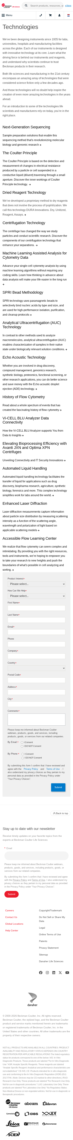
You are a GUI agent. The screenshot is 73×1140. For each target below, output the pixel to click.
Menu (9, 15)
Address (12, 687)
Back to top (62, 813)
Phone (11, 639)
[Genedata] (12, 1114)
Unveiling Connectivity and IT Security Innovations (33, 460)
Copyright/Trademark (50, 910)
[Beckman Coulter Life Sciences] (11, 5)
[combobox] (42, 5)
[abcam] (31, 1104)
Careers (9, 910)
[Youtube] (67, 973)
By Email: (13, 742)
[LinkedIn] (53, 973)
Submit (58, 787)
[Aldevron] (49, 1104)
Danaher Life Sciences (51, 961)
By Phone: (13, 753)
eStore (68, 5)
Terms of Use (53, 769)
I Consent (28, 742)
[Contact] (40, 15)
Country (12, 662)
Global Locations (14, 923)
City (10, 699)
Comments (13, 711)
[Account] (59, 15)
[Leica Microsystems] (12, 1124)
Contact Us (11, 917)
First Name (14, 602)
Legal (42, 927)
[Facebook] (40, 973)
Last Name (13, 615)
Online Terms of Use (50, 934)
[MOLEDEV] (31, 1124)
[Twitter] (60, 973)
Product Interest (16, 578)
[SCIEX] (12, 1134)
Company (13, 650)
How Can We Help (17, 590)
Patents (43, 941)
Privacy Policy (31, 769)
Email (11, 627)
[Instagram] (47, 973)
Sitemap (43, 954)
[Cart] (50, 15)
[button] (26, 6)
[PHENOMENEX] (49, 1124)
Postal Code (14, 674)
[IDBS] (31, 1114)
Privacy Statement (49, 947)
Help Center (11, 930)
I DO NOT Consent (32, 746)
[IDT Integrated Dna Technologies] (49, 1114)
